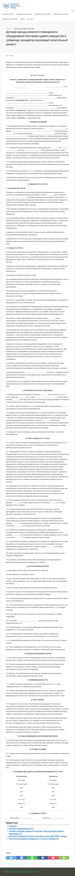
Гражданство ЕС (8, 14)
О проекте (13, 826)
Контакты (30, 19)
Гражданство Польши (60, 14)
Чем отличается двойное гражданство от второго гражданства (34, 839)
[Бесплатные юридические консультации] (12, 6)
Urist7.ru (9, 28)
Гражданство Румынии (24, 14)
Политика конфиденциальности (21, 829)
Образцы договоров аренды (24, 28)
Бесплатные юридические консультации (23, 872)
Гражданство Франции (10, 19)
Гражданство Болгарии (42, 14)
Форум (22, 19)
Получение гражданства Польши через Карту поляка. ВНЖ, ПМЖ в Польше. (38, 836)
